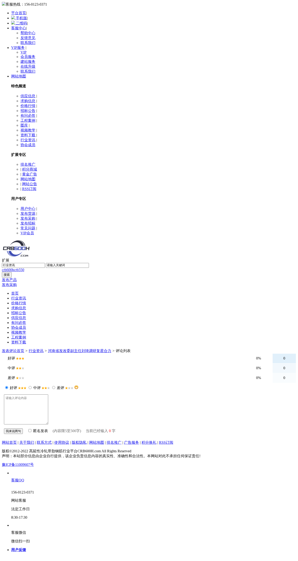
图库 (24, 125)
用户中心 (27, 209)
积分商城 (29, 169)
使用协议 (61, 442)
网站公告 (29, 184)
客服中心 (18, 28)
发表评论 (9, 351)
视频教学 (27, 130)
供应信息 (27, 96)
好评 (13, 388)
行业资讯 (27, 140)
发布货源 (27, 213)
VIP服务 (18, 48)
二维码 (21, 23)
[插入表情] (76, 387)
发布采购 (27, 218)
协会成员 (27, 145)
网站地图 (18, 76)
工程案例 (27, 120)
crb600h (8, 270)
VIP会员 (27, 233)
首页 (20, 351)
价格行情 (27, 106)
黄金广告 (29, 174)
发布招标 (27, 223)
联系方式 (44, 442)
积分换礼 (149, 442)
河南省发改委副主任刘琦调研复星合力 (79, 351)
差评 (60, 388)
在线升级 (27, 66)
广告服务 (131, 442)
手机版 (21, 18)
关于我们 (26, 442)
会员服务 (27, 57)
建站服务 (27, 62)
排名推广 (27, 164)
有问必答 (27, 116)
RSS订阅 (29, 189)
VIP (23, 52)
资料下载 (27, 135)
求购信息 (27, 101)
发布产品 (9, 280)
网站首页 (9, 442)
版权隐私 (79, 442)
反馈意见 (27, 38)
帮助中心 (27, 33)
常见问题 (27, 228)
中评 (37, 388)
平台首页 (18, 13)
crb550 (19, 270)
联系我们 (27, 43)
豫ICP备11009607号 (18, 465)
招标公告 (27, 111)
